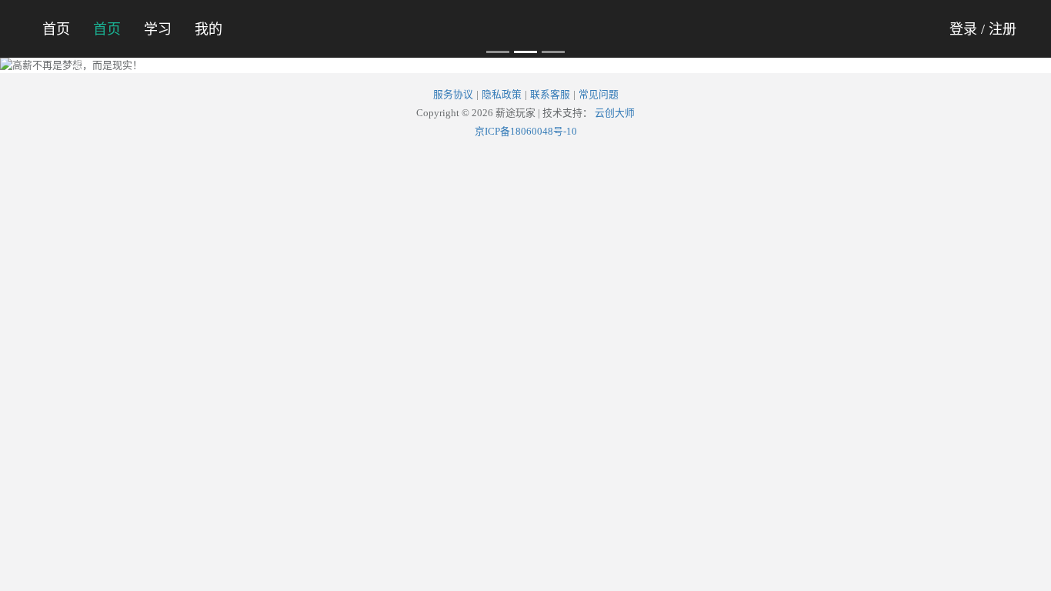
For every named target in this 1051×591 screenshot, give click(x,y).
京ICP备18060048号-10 (526, 131)
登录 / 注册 (982, 29)
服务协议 (453, 94)
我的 (208, 29)
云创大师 (615, 113)
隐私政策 (502, 94)
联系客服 (550, 94)
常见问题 (599, 94)
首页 (56, 29)
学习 (158, 29)
